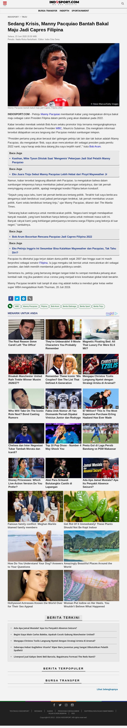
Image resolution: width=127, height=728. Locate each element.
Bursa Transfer (47, 10)
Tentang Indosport (19, 711)
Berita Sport (85, 306)
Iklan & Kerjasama (57, 713)
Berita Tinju (98, 306)
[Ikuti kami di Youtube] (72, 705)
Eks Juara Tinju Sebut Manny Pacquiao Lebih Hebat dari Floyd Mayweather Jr (59, 174)
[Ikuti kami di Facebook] (54, 705)
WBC (59, 128)
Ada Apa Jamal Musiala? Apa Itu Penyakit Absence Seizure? (45, 628)
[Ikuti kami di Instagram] (66, 705)
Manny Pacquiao (50, 114)
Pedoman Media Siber (68, 711)
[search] (122, 4)
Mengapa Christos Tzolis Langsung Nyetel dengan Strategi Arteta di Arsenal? (54, 640)
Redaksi (38, 711)
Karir (50, 711)
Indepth (64, 10)
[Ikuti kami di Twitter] (60, 705)
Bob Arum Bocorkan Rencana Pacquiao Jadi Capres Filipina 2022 (52, 236)
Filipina (43, 262)
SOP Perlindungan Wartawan (99, 711)
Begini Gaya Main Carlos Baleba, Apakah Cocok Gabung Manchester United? (54, 634)
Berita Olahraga (69, 306)
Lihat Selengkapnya (107, 689)
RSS (73, 713)
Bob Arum (95, 146)
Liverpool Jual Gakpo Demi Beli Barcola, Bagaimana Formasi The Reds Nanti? (54, 656)
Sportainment (80, 10)
